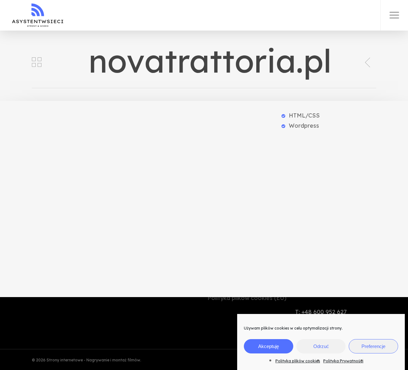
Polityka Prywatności (343, 361)
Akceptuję (268, 346)
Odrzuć (321, 346)
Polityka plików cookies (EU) (247, 298)
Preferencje (373, 346)
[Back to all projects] (36, 62)
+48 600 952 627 (324, 312)
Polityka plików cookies (297, 361)
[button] (394, 15)
